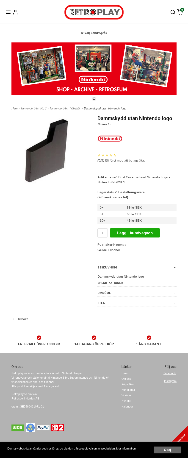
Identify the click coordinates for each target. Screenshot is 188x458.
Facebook (169, 373)
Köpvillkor (128, 384)
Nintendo (104, 124)
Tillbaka (21, 319)
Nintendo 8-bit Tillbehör (65, 108)
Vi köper (127, 395)
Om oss (126, 378)
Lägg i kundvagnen (135, 233)
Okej (167, 450)
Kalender (127, 406)
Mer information (126, 448)
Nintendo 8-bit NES (34, 108)
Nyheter (126, 400)
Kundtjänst (128, 389)
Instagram (170, 381)
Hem (14, 108)
